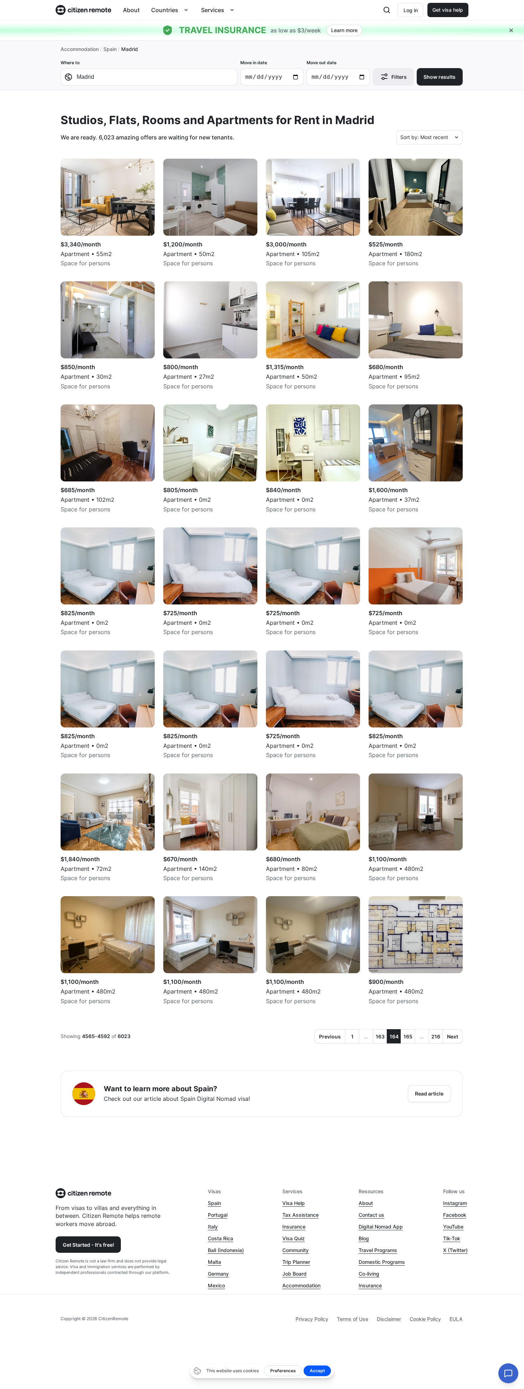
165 (408, 1036)
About (131, 10)
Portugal (217, 1215)
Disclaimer (389, 1319)
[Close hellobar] (511, 30)
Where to (70, 62)
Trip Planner (296, 1262)
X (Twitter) (455, 1250)
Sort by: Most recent (424, 137)
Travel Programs (378, 1250)
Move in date (253, 62)
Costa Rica (220, 1238)
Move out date (322, 62)
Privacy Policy (312, 1319)
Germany (218, 1274)
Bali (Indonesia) (226, 1250)
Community (295, 1250)
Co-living (369, 1274)
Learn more (344, 30)
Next (452, 1036)
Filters (399, 77)
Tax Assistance (300, 1215)
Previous (330, 1036)
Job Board (294, 1274)
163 (380, 1036)
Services (212, 10)
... (366, 1036)
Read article (429, 1094)
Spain (110, 49)
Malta (214, 1262)
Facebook (454, 1215)
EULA (456, 1319)
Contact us (371, 1215)
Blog (364, 1238)
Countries (164, 10)
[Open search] (387, 10)
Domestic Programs (382, 1262)
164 (394, 1036)
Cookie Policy (425, 1319)
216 (435, 1036)
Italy (213, 1227)
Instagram (455, 1203)
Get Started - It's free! (88, 1245)
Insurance (293, 1227)
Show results (439, 77)
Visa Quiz (293, 1238)
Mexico (216, 1285)
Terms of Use (352, 1319)
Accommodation (80, 49)
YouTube (453, 1227)
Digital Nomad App (381, 1227)
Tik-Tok (451, 1238)
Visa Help (293, 1203)
